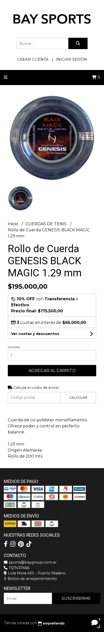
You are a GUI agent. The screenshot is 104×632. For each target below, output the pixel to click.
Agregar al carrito (52, 370)
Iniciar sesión (71, 59)
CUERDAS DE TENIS (46, 223)
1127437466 (18, 568)
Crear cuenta (32, 59)
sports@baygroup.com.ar (32, 562)
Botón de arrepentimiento (32, 578)
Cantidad (14, 347)
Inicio (13, 223)
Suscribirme (76, 598)
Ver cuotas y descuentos (35, 333)
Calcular (78, 397)
